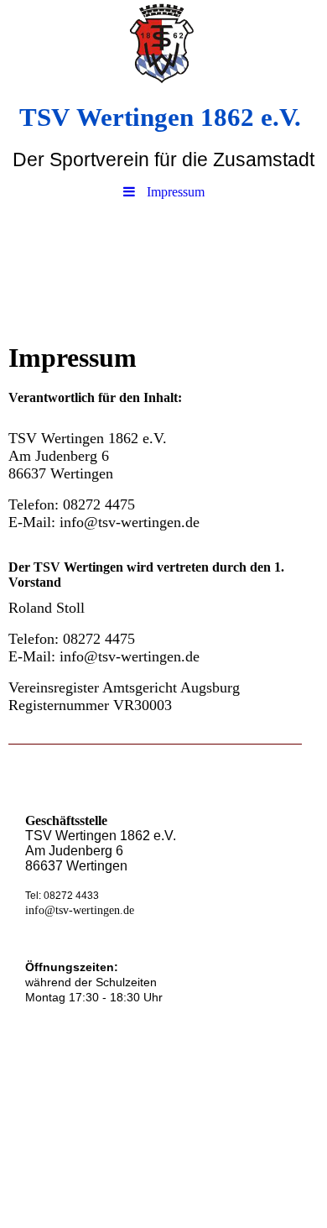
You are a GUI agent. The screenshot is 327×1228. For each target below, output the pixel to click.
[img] (163, 46)
